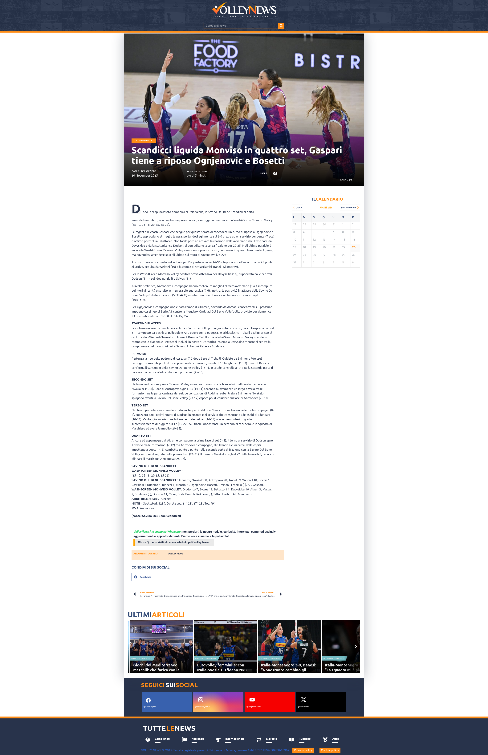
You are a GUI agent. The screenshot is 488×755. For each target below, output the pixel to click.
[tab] (159, 740)
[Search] (281, 26)
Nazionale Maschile (141, 658)
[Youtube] (252, 699)
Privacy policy (303, 750)
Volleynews (175, 553)
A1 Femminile (144, 140)
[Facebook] (148, 700)
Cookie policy (330, 750)
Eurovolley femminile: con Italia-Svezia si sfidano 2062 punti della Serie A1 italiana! (223, 669)
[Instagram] (200, 699)
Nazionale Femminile (205, 658)
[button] (275, 173)
